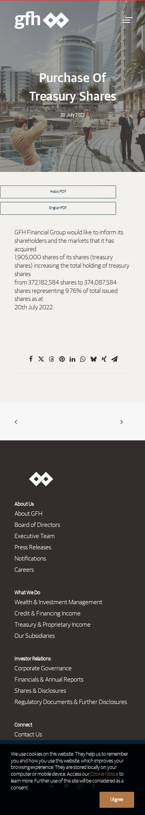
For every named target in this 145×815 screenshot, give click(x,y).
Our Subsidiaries (34, 636)
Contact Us (28, 734)
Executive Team (34, 536)
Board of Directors (37, 525)
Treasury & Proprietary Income (52, 624)
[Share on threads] (51, 359)
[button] (126, 20)
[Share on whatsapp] (83, 359)
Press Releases (32, 547)
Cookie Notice (104, 774)
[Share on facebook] (30, 359)
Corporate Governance (43, 668)
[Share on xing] (104, 359)
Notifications (30, 558)
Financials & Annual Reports (48, 679)
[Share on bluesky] (93, 359)
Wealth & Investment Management (58, 602)
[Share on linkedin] (72, 359)
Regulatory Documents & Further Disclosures (70, 702)
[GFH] (41, 20)
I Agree (116, 799)
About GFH (28, 513)
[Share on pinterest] (62, 359)
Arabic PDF (58, 192)
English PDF (58, 208)
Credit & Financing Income (47, 613)
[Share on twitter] (41, 359)
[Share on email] (114, 359)
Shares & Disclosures (40, 691)
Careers (24, 570)
